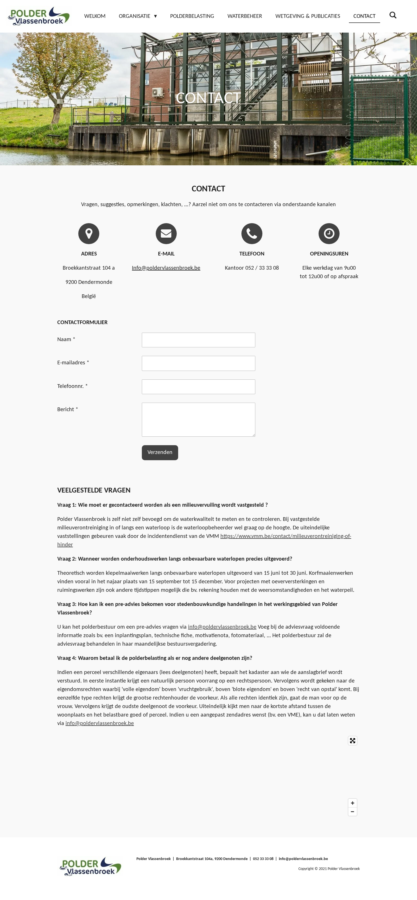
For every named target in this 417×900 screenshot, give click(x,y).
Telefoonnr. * (72, 386)
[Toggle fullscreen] (352, 740)
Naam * (66, 340)
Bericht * (67, 410)
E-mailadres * (73, 363)
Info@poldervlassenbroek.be (166, 268)
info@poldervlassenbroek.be (222, 627)
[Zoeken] (392, 15)
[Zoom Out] (352, 811)
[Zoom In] (352, 803)
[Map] (208, 776)
